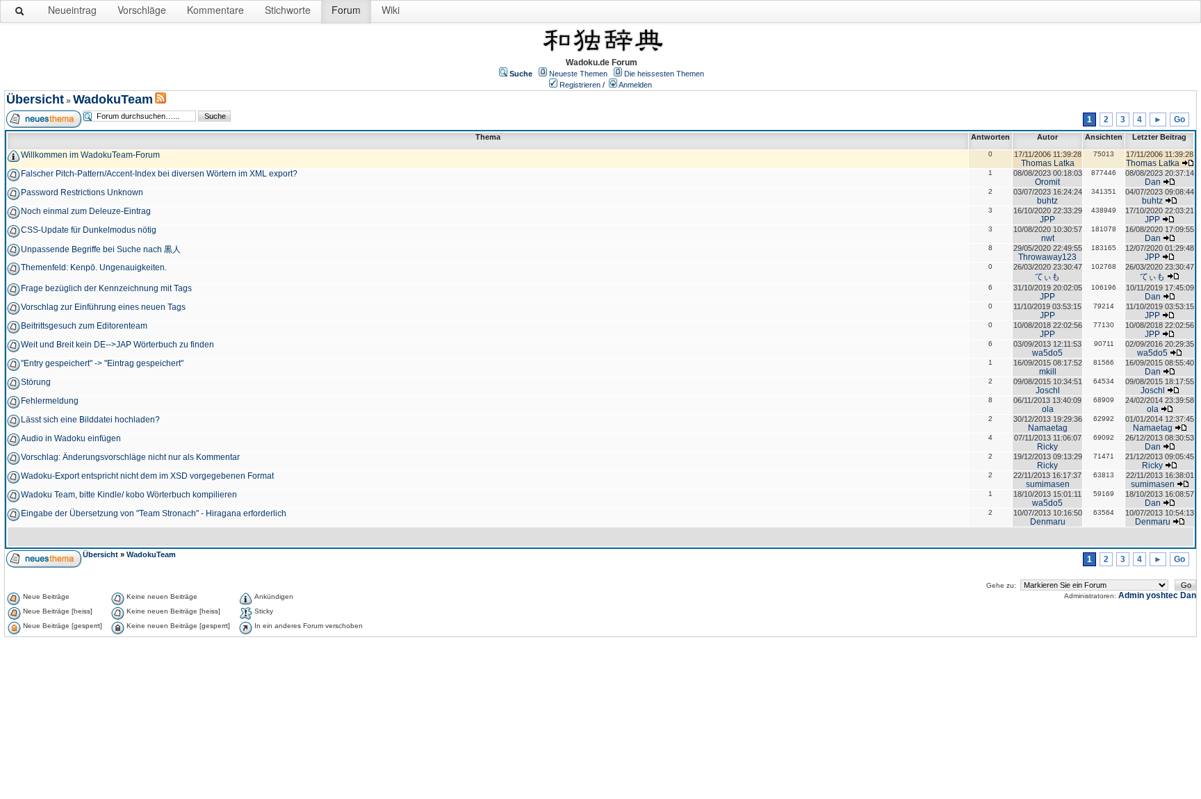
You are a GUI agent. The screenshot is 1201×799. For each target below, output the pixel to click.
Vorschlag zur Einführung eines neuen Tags (103, 307)
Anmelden (635, 85)
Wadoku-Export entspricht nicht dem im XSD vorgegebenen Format (147, 476)
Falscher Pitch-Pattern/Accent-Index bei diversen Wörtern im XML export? (159, 174)
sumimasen (1048, 484)
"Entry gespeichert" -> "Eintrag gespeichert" (102, 363)
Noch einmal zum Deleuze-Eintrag (86, 211)
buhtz (1047, 201)
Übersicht (35, 99)
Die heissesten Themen (664, 73)
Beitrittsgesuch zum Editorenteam (84, 326)
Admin (1131, 595)
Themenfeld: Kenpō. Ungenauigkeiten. (94, 267)
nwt (1047, 238)
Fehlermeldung (50, 401)
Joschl (1048, 390)
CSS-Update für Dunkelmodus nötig (88, 230)
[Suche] (20, 14)
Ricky (1047, 447)
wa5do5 (1047, 353)
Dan (1153, 182)
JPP (1047, 219)
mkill (1047, 372)
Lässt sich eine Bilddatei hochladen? (90, 420)
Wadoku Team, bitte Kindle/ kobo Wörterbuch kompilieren (129, 495)
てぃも (1047, 276)
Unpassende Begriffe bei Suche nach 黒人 (101, 249)
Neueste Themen (578, 73)
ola (1048, 409)
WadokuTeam (113, 99)
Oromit (1047, 182)
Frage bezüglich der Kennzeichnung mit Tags (106, 288)
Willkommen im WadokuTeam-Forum (90, 155)
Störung (36, 382)
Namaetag (1048, 428)
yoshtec (1162, 595)
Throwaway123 (1047, 257)
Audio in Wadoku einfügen (71, 438)
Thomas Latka (1048, 163)
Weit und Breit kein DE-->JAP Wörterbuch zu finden (117, 344)
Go (1179, 119)
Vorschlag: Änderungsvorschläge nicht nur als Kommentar (130, 457)
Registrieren (579, 85)
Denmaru (1047, 522)
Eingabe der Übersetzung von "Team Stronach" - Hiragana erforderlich (153, 513)
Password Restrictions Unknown (82, 192)
